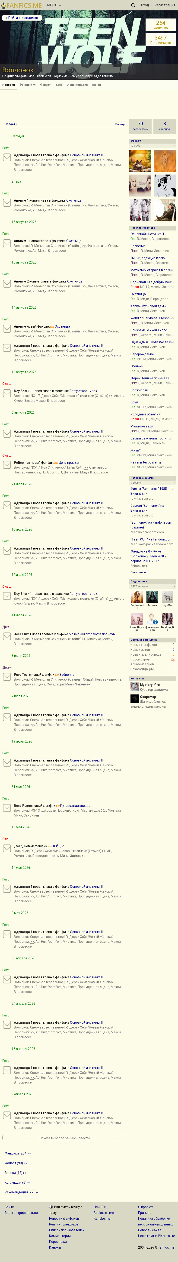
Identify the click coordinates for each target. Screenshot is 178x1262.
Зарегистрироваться (21, 1213)
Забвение (66, 674)
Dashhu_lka (167, 629)
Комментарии (60, 1236)
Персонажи (58, 1242)
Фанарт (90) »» (16, 1163)
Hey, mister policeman (146, 462)
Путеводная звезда (75, 806)
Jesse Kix (21, 634)
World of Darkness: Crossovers (153, 318)
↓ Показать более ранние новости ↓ (64, 1138)
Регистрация (165, 5)
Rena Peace (23, 806)
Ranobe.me (102, 1218)
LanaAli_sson (137, 629)
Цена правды (69, 462)
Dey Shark (21, 391)
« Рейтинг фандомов (22, 18)
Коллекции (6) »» (17, 1182)
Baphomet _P (137, 607)
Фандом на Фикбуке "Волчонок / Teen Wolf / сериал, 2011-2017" (148, 556)
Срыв (134, 402)
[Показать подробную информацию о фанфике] (7, 157)
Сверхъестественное (47, 160)
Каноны (55, 1247)
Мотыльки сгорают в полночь (92, 634)
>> (32, 165)
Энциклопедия (77, 84)
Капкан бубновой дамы (148, 306)
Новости (8, 84)
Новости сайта (149, 1230)
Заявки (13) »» (15, 1173)
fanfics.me (166, 1247)
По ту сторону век (83, 391)
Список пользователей (67, 1230)
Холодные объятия (145, 414)
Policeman (22, 462)
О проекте (146, 1207)
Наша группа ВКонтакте (156, 1236)
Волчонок (21, 160)
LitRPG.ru (100, 1207)
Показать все (139, 572)
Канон (96, 84)
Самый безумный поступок (151, 438)
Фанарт (45, 84)
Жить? (135, 450)
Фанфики (26, 84)
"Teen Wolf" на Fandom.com (151, 539)
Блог (58, 84)
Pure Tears (22, 674)
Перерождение (142, 354)
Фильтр (120, 124)
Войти (9, 1207)
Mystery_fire (150, 685)
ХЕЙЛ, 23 (59, 846)
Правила (144, 1213)
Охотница (74, 200)
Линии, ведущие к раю (147, 258)
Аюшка (152, 605)
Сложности (139, 390)
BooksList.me (104, 1213)
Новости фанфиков (64, 1218)
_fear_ (19, 846)
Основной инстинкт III (86, 155)
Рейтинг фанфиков (64, 1224)
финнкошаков (152, 629)
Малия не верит (142, 426)
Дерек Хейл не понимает (149, 378)
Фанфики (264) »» (18, 1153)
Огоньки (136, 366)
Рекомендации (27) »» (21, 1192)
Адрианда (22, 155)
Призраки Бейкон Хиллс (148, 330)
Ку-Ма (168, 605)
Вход (145, 5)
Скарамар (148, 697)
